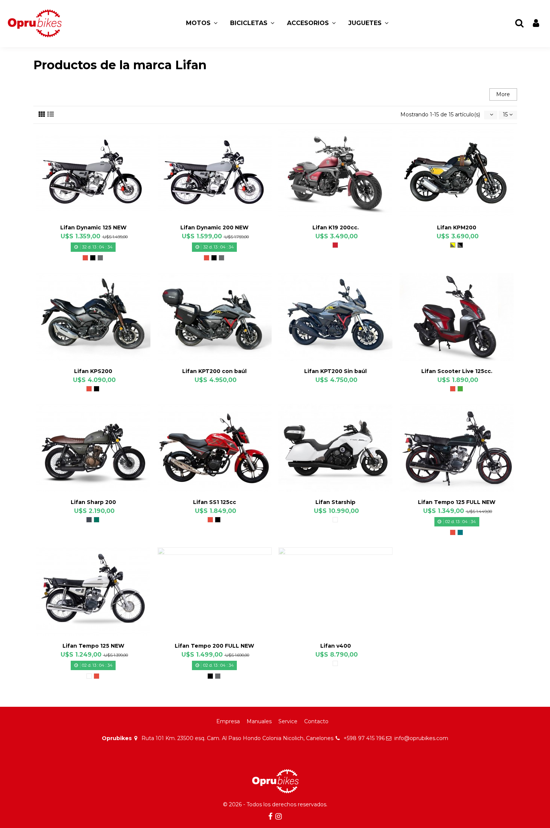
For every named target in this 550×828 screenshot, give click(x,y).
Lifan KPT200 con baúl (214, 371)
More (503, 94)
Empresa (228, 721)
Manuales (259, 721)
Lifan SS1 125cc (214, 502)
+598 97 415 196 (364, 738)
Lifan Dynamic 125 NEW (93, 227)
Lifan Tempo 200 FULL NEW (214, 645)
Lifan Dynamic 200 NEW (214, 227)
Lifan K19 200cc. (335, 227)
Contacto (316, 721)
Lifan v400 (335, 645)
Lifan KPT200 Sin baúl (335, 371)
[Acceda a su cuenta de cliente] (536, 23)
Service (287, 721)
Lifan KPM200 (456, 227)
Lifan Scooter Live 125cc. (456, 371)
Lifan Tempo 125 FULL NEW (456, 502)
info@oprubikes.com (421, 738)
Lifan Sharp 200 (93, 502)
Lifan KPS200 (93, 371)
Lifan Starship (335, 502)
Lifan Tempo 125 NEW (93, 645)
